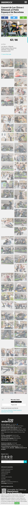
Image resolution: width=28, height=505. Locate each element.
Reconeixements (4, 473)
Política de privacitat (5, 480)
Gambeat (3, 412)
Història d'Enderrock (5, 472)
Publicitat (3, 475)
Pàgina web (14, 404)
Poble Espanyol (17, 410)
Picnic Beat (10, 412)
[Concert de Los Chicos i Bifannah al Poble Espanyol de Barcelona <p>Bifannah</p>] (7, 63)
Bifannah (10, 410)
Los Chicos (4, 410)
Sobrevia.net (10, 483)
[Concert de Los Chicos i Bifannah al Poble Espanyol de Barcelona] (7, 102)
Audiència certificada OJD (7, 469)
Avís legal (3, 478)
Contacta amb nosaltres (6, 477)
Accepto (17, 503)
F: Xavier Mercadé (6, 54)
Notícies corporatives (5, 470)
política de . (9, 503)
